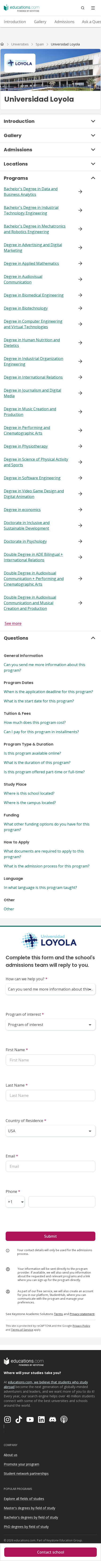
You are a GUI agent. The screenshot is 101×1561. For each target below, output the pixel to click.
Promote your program (21, 1464)
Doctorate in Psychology (25, 541)
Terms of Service (22, 1329)
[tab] (15, 21)
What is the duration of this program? (37, 762)
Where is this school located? (29, 793)
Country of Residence (26, 1120)
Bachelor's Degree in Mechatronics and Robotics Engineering (35, 229)
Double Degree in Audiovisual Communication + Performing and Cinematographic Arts (34, 578)
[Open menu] (93, 8)
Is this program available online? (32, 753)
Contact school (50, 1552)
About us (10, 1455)
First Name (17, 1049)
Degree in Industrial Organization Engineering (33, 361)
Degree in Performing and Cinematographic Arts (27, 430)
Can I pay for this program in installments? (41, 731)
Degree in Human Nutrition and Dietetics (32, 342)
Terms (58, 1314)
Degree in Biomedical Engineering (34, 295)
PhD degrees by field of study (26, 1526)
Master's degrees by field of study (29, 1508)
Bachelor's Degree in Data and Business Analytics (31, 191)
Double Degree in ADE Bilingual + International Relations (33, 557)
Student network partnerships (26, 1473)
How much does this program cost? (35, 722)
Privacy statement (82, 1314)
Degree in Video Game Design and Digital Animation (34, 493)
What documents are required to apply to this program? (44, 854)
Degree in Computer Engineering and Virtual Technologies (33, 324)
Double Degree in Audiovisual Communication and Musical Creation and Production (30, 603)
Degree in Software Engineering (32, 477)
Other (9, 909)
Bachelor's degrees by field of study (31, 1517)
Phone (13, 1191)
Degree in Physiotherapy (26, 446)
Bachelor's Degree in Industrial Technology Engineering (31, 210)
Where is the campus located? (30, 802)
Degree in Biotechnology (26, 308)
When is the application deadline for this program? (48, 691)
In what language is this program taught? (40, 887)
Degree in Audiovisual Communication (23, 279)
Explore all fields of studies (24, 1498)
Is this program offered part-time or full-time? (44, 771)
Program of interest (25, 1014)
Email (12, 1156)
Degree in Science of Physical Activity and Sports (36, 462)
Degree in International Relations (33, 377)
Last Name (17, 1085)
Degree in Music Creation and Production (30, 411)
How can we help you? (26, 978)
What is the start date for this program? (39, 701)
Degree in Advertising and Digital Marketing (33, 247)
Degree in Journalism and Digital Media (32, 393)
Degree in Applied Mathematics (31, 263)
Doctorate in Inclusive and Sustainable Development (27, 525)
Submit (50, 1236)
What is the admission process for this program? (46, 866)
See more (13, 623)
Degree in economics (22, 509)
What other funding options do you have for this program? (46, 827)
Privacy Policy (81, 1325)
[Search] (82, 8)
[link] (65, 44)
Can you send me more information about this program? (44, 667)
